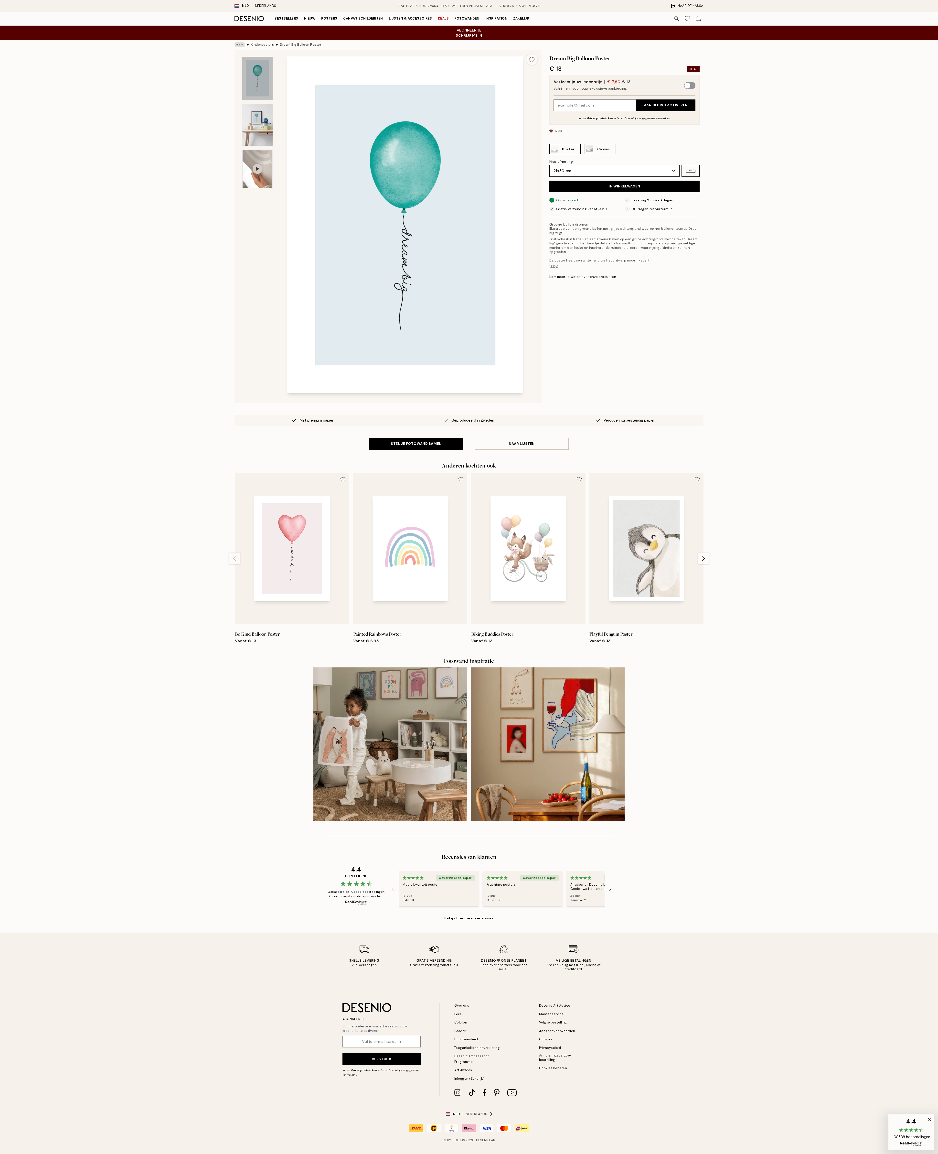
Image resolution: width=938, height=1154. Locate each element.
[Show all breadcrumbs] (239, 44)
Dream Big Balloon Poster (300, 45)
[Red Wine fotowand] (548, 744)
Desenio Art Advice (554, 1005)
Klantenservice (551, 1014)
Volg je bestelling (553, 1022)
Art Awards (463, 1070)
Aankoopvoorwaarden (557, 1031)
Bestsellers (286, 18)
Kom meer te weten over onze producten (582, 276)
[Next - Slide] (703, 558)
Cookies (546, 1039)
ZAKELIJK (521, 18)
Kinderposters (262, 45)
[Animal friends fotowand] (390, 744)
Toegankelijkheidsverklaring (477, 1048)
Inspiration (496, 18)
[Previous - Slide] (234, 558)
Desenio (483, 1140)
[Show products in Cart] (698, 18)
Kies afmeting (561, 161)
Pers (457, 1014)
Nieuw (310, 18)
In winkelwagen (624, 186)
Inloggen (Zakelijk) (469, 1079)
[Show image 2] (257, 125)
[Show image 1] (257, 78)
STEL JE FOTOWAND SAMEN (416, 443)
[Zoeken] (676, 18)
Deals (443, 18)
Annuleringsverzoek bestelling (555, 1057)
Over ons (461, 1005)
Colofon (460, 1022)
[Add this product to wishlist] (532, 59)
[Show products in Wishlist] (687, 18)
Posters (329, 18)
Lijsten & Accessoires (410, 18)
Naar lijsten (522, 443)
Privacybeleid (550, 1048)
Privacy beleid (597, 118)
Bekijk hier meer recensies (469, 918)
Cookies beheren (553, 1068)
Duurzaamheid (466, 1039)
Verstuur (381, 1059)
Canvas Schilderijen (363, 18)
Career (460, 1031)
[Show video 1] (257, 169)
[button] (691, 170)
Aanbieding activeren (666, 105)
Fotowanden (467, 18)
